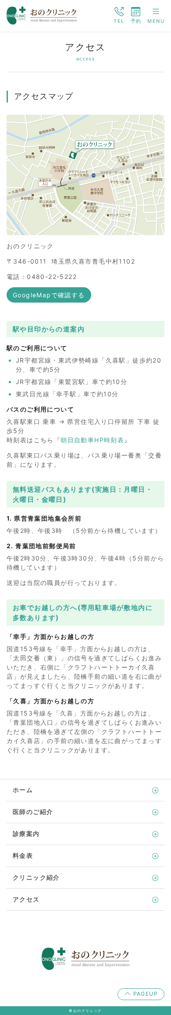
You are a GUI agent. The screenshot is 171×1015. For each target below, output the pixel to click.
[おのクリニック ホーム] (42, 14)
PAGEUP (144, 993)
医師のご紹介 (33, 812)
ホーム (23, 790)
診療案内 (26, 834)
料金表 (23, 856)
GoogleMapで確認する (49, 295)
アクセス (26, 899)
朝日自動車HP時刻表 (92, 440)
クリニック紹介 (36, 877)
